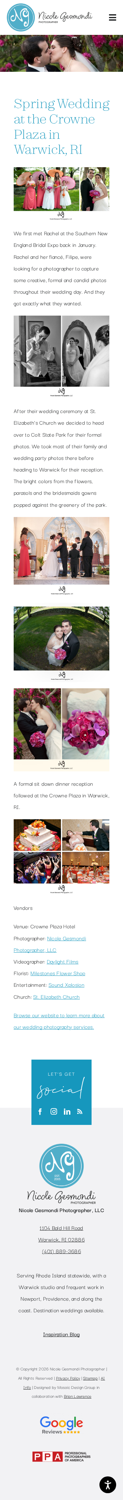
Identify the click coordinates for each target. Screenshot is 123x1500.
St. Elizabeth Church (56, 996)
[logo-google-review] (61, 1415)
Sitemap (90, 1378)
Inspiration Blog (61, 1334)
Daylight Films (63, 961)
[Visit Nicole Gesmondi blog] (79, 1112)
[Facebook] (40, 1111)
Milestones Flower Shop (57, 973)
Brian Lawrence (78, 1396)
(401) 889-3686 (61, 1251)
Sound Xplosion (66, 984)
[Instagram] (54, 1111)
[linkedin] (67, 1111)
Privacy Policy (68, 1378)
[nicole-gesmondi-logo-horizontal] (49, 6)
